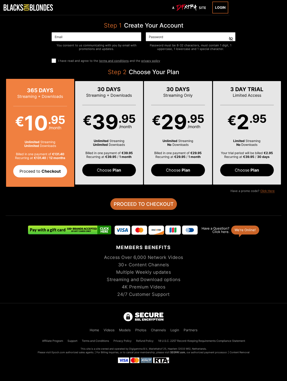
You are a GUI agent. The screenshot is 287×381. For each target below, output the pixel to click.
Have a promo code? (252, 191)
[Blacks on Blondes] (28, 7)
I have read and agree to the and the (109, 60)
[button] (40, 133)
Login (220, 7)
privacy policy (150, 60)
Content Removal (240, 352)
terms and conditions (114, 60)
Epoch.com (58, 352)
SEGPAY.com (177, 352)
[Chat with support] (230, 230)
